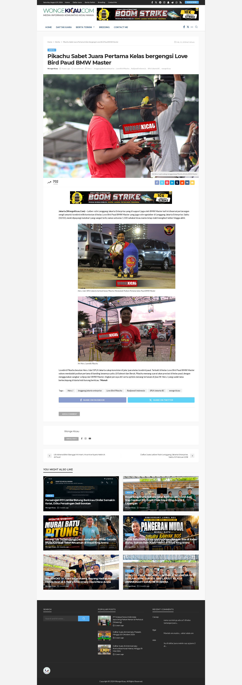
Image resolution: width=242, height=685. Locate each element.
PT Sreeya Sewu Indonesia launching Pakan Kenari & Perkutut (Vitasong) (128, 619)
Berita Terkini (90, 2)
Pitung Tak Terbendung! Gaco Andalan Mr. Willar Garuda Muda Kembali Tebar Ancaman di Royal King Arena (80, 541)
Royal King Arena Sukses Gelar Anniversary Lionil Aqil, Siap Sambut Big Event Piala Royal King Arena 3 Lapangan (158, 500)
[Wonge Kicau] (68, 12)
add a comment (69, 414)
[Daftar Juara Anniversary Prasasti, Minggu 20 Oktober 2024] (104, 635)
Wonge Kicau (52, 68)
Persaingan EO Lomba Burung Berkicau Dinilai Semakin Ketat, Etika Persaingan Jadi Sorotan (80, 502)
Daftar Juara (77, 2)
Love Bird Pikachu (122, 68)
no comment (78, 68)
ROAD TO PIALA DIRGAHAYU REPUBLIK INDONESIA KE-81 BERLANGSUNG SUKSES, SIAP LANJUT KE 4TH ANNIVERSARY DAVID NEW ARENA (160, 578)
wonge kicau (166, 68)
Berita (51, 50)
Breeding (101, 2)
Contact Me (112, 2)
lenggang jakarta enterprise (104, 68)
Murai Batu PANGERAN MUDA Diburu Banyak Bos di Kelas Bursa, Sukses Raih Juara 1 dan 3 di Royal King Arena (160, 541)
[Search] (196, 27)
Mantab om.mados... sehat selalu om (179, 633)
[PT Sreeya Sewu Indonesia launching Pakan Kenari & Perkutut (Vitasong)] (104, 620)
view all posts (71, 439)
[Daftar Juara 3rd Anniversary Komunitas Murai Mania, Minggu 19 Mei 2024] (104, 649)
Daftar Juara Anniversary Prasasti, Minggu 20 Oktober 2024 (127, 633)
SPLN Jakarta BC (154, 68)
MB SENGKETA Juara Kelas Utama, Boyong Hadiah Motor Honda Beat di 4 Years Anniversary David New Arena (80, 580)
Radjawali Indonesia (138, 68)
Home (67, 2)
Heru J (89, 68)
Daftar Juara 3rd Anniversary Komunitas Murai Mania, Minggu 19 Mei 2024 (127, 648)
